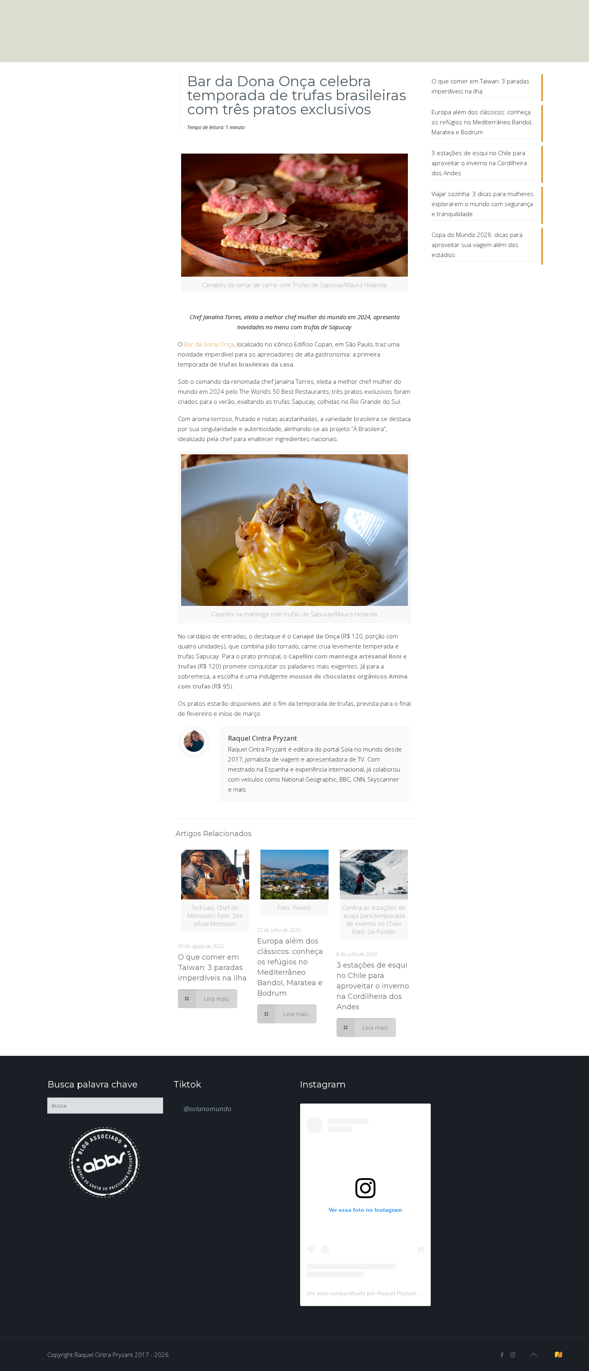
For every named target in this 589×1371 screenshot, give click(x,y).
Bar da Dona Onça (209, 344)
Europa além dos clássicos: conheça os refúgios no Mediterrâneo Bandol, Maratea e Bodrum (482, 122)
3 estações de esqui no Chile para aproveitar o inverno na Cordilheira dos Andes (373, 986)
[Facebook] (502, 1355)
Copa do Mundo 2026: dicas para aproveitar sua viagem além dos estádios (477, 245)
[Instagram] (512, 1355)
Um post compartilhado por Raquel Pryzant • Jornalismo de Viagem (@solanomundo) (415, 1293)
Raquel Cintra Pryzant (262, 738)
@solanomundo (208, 1108)
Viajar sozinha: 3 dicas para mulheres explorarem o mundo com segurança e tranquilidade (483, 204)
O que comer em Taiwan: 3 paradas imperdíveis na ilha (212, 967)
